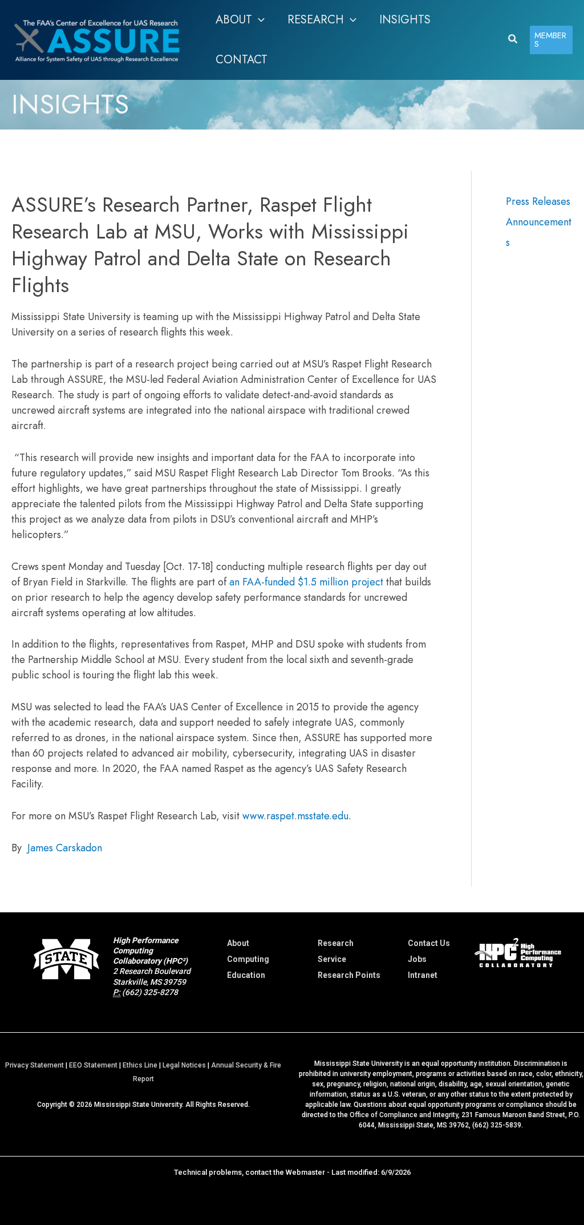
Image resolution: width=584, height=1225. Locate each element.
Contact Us (429, 943)
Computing (248, 959)
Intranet (422, 975)
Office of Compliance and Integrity (404, 1115)
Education (246, 975)
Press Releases (538, 201)
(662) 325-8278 (150, 992)
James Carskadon (64, 847)
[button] (258, 20)
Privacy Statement (34, 1065)
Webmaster (305, 1172)
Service (332, 959)
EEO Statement (93, 1065)
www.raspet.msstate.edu (295, 815)
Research (336, 943)
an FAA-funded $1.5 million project (306, 582)
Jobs (417, 959)
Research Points (349, 975)
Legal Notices (184, 1065)
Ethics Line (140, 1065)
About (238, 943)
